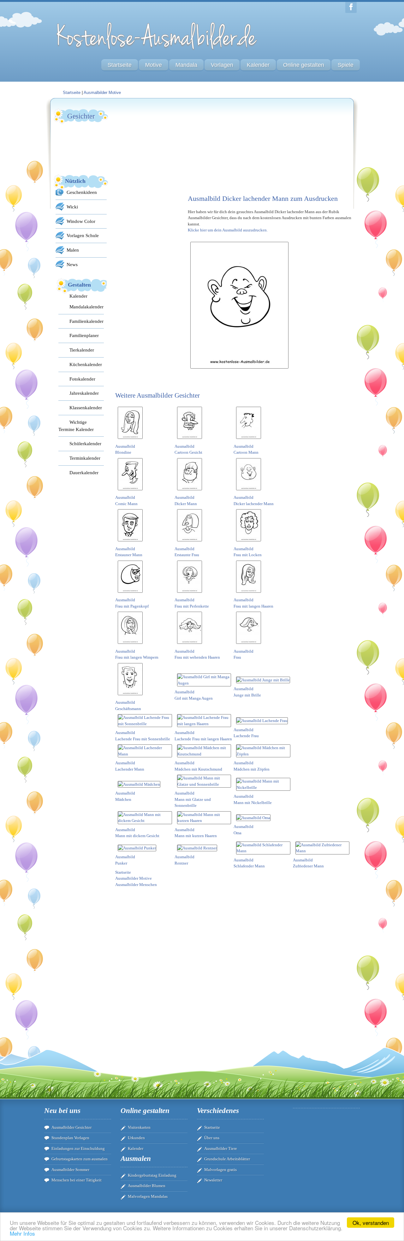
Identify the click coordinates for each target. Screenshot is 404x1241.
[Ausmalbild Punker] (137, 848)
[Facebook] (351, 7)
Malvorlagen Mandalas (148, 1196)
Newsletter (213, 1180)
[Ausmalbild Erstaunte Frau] (190, 542)
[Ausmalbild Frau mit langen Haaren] (249, 593)
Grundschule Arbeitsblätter (227, 1159)
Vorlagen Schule (83, 235)
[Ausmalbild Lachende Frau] (262, 720)
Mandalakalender (86, 306)
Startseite (120, 65)
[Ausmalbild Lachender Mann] (145, 754)
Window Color (81, 221)
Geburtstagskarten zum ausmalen (79, 1159)
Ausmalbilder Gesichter (71, 1127)
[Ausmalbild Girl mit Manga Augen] (204, 683)
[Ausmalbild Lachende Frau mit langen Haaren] (204, 723)
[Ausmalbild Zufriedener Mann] (322, 850)
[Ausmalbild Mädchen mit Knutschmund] (204, 754)
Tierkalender (81, 349)
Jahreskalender (84, 393)
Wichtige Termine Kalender (76, 425)
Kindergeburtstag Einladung (152, 1175)
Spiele (346, 65)
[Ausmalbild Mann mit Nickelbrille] (263, 787)
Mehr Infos (22, 1233)
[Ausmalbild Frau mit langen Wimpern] (130, 645)
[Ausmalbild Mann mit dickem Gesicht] (145, 820)
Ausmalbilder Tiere (220, 1148)
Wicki (72, 206)
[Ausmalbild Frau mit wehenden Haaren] (190, 645)
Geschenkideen (82, 192)
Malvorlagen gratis (220, 1169)
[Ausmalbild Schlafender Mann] (263, 850)
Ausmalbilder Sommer (70, 1169)
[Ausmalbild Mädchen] (139, 784)
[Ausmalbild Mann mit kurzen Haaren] (204, 820)
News (72, 264)
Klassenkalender (85, 407)
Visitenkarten (139, 1127)
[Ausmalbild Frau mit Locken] (249, 542)
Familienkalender (86, 321)
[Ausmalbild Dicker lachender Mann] (249, 491)
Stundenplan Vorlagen (70, 1137)
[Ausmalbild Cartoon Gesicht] (190, 440)
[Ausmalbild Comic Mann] (130, 491)
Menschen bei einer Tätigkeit (76, 1180)
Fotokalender (82, 379)
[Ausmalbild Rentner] (197, 848)
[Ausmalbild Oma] (253, 817)
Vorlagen (222, 65)
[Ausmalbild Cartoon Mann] (249, 440)
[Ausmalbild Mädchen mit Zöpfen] (263, 754)
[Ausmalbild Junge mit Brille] (263, 680)
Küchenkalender (85, 364)
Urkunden (136, 1137)
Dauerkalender (83, 472)
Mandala (186, 65)
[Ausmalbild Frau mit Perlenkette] (190, 593)
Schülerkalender (85, 443)
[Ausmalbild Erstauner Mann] (130, 542)
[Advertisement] (162, 147)
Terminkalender (84, 458)
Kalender (258, 65)
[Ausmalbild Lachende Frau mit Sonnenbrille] (145, 723)
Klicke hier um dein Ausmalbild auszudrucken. (228, 230)
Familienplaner (84, 335)
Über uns (211, 1137)
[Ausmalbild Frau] (249, 645)
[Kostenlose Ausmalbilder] (157, 51)
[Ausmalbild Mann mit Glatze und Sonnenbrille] (204, 784)
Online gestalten (303, 65)
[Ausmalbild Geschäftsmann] (130, 696)
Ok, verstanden (371, 1222)
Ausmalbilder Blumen (146, 1185)
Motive (153, 65)
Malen (73, 250)
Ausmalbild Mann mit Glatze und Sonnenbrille (193, 799)
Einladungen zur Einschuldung (78, 1148)
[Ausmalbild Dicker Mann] (190, 491)
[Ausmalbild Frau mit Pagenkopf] (130, 593)
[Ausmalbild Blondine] (130, 440)
